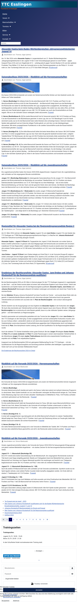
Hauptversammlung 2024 (13, 513)
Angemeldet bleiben (12, 579)
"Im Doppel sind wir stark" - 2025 (15, 501)
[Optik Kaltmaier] (11, 556)
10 (40, 519)
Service (5, 35)
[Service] (9, 34)
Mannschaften (8, 22)
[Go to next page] (43, 519)
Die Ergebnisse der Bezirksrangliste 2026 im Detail (18, 351)
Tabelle (50, 112)
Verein (4, 18)
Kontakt (5, 39)
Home (4, 14)
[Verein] (8, 18)
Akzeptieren (5, 601)
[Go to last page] (47, 519)
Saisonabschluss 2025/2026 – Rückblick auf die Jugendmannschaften (34, 165)
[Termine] (10, 26)
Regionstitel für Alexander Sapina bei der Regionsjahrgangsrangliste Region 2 (38, 226)
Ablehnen (16, 601)
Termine (5, 26)
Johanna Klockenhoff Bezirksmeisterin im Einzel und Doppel (25, 508)
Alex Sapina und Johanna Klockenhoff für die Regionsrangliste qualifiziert (29, 510)
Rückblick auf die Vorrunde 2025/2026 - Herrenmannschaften (30, 363)
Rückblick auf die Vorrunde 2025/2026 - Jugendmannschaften (31, 438)
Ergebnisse (53, 67)
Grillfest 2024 (9, 515)
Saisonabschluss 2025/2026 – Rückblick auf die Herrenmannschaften (34, 77)
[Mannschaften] (15, 22)
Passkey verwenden (41, 584)
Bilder (4, 31)
